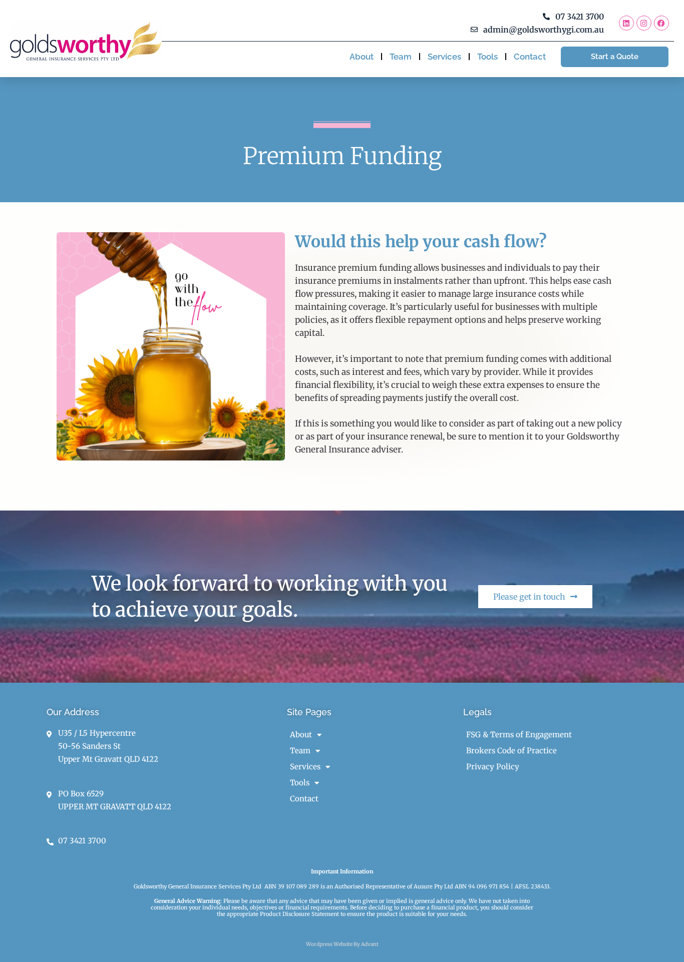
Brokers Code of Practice (511, 750)
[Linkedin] (626, 23)
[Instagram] (643, 23)
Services (444, 57)
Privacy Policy (492, 766)
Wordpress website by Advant (342, 944)
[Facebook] (661, 23)
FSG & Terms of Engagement (519, 734)
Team (401, 57)
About (362, 57)
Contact (530, 57)
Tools (487, 57)
